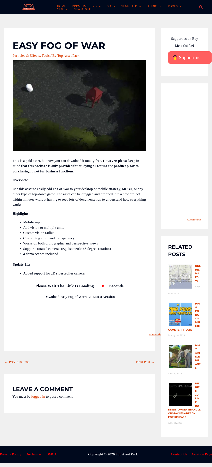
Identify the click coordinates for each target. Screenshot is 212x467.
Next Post (145, 362)
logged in (38, 396)
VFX (60, 9)
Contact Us (179, 454)
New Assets (82, 9)
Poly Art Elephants (197, 356)
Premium (79, 6)
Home (61, 6)
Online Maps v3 (198, 273)
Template (129, 6)
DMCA (51, 454)
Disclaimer (33, 454)
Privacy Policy (10, 454)
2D (95, 6)
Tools (173, 6)
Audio (152, 6)
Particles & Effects (26, 56)
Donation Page (201, 454)
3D (109, 6)
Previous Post (17, 362)
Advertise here (156, 334)
